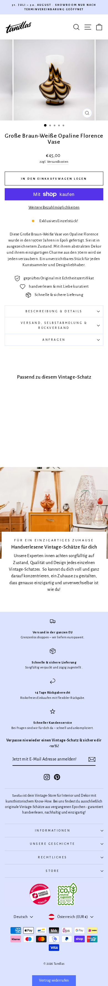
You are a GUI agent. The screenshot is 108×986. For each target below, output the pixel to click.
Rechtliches (52, 857)
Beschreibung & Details (54, 311)
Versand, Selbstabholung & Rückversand (54, 325)
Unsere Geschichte (52, 843)
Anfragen (53, 339)
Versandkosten (57, 162)
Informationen (53, 830)
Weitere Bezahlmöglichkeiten (54, 207)
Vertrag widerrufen (54, 980)
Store (53, 870)
